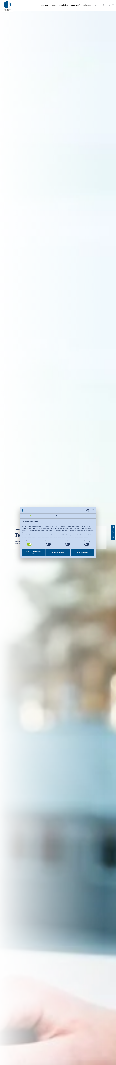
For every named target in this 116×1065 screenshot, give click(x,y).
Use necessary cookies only (33, 552)
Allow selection (58, 552)
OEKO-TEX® (75, 5)
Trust (54, 5)
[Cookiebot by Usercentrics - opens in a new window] (86, 510)
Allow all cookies (82, 552)
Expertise (44, 5)
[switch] (48, 544)
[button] (108, 5)
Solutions (87, 5)
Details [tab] (58, 516)
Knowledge (63, 5)
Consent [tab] (32, 516)
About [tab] (83, 516)
